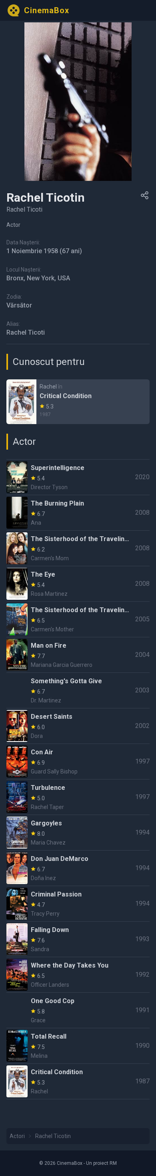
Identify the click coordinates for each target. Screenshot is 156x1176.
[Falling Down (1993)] (78, 939)
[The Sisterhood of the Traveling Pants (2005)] (78, 619)
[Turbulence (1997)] (78, 797)
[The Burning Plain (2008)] (78, 512)
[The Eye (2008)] (78, 583)
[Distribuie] (145, 195)
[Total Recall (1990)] (78, 1045)
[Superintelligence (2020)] (78, 477)
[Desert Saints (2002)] (78, 726)
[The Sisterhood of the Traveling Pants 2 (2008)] (78, 548)
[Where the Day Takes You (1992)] (78, 974)
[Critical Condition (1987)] (78, 401)
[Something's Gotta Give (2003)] (78, 690)
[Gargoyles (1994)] (78, 832)
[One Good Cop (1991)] (78, 1010)
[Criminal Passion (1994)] (78, 903)
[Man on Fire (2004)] (78, 654)
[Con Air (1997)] (78, 761)
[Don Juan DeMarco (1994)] (78, 868)
